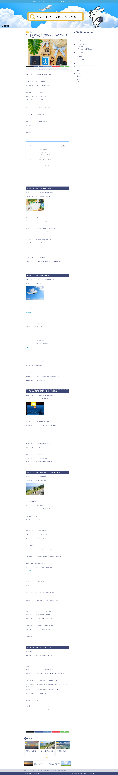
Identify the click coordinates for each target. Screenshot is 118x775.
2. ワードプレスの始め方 (49, 1)
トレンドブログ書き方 (28, 773)
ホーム (27, 1)
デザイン (79, 69)
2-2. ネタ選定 (80, 56)
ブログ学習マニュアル (80, 67)
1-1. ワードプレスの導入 (82, 46)
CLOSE (63, 145)
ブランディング (80, 76)
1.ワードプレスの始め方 (80, 44)
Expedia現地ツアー (30, 570)
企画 (78, 81)
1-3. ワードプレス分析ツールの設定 (84, 49)
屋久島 (28, 706)
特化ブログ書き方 (37, 773)
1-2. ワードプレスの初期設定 (83, 48)
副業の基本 (77, 73)
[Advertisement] (47, 175)
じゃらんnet (28, 428)
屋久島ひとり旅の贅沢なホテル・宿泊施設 (42, 154)
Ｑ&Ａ (78, 60)
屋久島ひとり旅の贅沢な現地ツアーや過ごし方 (43, 157)
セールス (79, 75)
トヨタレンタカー (30, 347)
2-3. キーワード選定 (81, 57)
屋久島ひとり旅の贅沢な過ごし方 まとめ (42, 159)
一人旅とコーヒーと (32, 770)
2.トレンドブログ (79, 52)
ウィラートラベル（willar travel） (33, 329)
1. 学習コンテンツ (36, 1)
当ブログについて (73, 1)
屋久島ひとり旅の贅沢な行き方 (39, 152)
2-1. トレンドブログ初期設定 (83, 54)
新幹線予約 (28, 312)
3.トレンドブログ (62, 1)
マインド (79, 78)
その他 (76, 64)
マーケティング (80, 79)
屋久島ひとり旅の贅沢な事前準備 (40, 149)
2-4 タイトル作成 (80, 59)
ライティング (79, 70)
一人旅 (27, 32)
